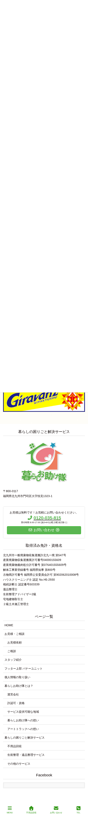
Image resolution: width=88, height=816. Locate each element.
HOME (9, 625)
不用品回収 (14, 746)
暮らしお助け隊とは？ (19, 685)
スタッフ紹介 (13, 659)
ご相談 (11, 651)
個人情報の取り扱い (17, 677)
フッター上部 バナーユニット (24, 668)
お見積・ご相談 (15, 633)
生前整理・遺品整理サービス (26, 754)
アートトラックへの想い (23, 729)
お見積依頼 (14, 642)
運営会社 (13, 694)
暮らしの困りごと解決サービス (25, 737)
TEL (78, 812)
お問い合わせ (56, 812)
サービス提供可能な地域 (23, 711)
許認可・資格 (16, 703)
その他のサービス (18, 763)
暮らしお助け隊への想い (23, 720)
